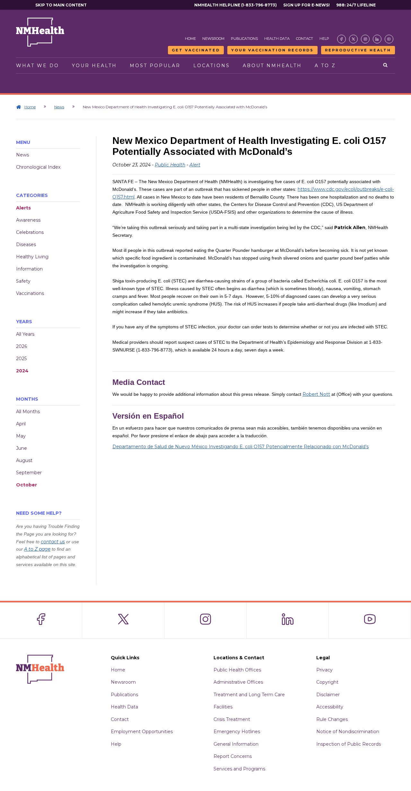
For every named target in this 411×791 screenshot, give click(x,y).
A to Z (325, 65)
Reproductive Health (358, 50)
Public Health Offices (237, 670)
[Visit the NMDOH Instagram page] (365, 39)
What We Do (37, 65)
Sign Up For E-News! (306, 5)
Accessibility (329, 707)
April (21, 424)
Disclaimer (328, 695)
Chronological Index (38, 167)
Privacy (324, 670)
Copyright (327, 682)
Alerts (23, 208)
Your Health (94, 65)
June (21, 448)
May (21, 436)
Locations (211, 65)
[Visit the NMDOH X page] (353, 39)
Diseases (26, 244)
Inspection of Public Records (348, 744)
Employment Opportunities (142, 731)
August (24, 460)
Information (29, 269)
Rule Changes (332, 719)
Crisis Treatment (232, 719)
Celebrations (30, 232)
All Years (25, 334)
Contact (304, 38)
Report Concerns (233, 756)
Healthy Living (32, 257)
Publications (244, 38)
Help (324, 38)
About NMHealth (272, 65)
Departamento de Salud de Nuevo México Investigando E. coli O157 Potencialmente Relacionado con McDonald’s (240, 446)
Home (190, 38)
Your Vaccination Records (272, 50)
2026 (21, 346)
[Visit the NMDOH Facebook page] (341, 39)
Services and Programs (239, 769)
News (59, 106)
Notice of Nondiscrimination (347, 731)
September (29, 472)
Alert (194, 165)
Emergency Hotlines (237, 731)
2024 (22, 371)
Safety (23, 281)
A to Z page (37, 549)
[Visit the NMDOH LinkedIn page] (377, 39)
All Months (28, 411)
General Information (236, 744)
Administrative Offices (238, 682)
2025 (21, 358)
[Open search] (386, 65)
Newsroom (213, 38)
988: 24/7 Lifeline (356, 5)
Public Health (170, 165)
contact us (53, 542)
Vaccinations (30, 293)
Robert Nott (316, 394)
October (26, 485)
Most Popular (155, 65)
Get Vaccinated (196, 50)
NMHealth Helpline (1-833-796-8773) (235, 5)
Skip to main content (61, 5)
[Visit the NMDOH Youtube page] (389, 39)
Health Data (277, 38)
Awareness (28, 220)
